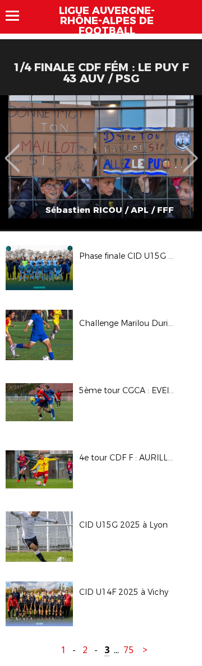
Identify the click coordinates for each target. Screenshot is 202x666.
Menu (18, 15)
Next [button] (190, 150)
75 (128, 650)
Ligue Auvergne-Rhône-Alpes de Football (107, 20)
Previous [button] (12, 150)
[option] (101, 162)
